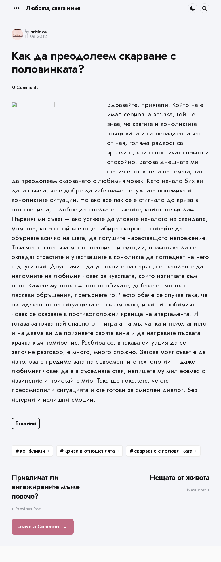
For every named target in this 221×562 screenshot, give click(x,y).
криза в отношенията (91, 451)
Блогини (26, 423)
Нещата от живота (179, 477)
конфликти (34, 451)
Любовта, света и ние (53, 8)
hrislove (39, 32)
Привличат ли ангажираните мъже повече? (45, 487)
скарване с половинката (165, 451)
